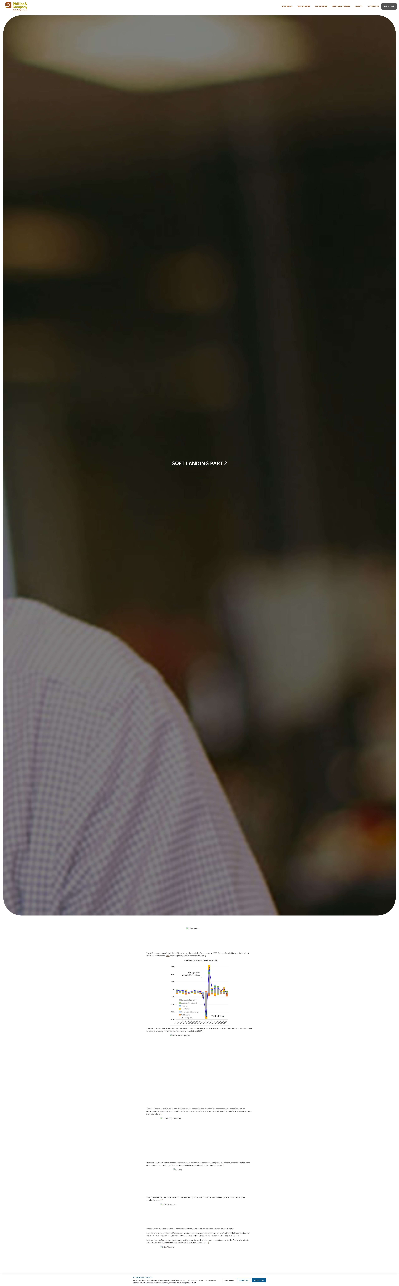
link (167, 956)
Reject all (244, 1280)
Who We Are (287, 6)
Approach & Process (341, 6)
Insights (359, 6)
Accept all (259, 1280)
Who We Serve (303, 6)
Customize (229, 1280)
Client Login (389, 6)
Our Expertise (321, 6)
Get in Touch (373, 6)
